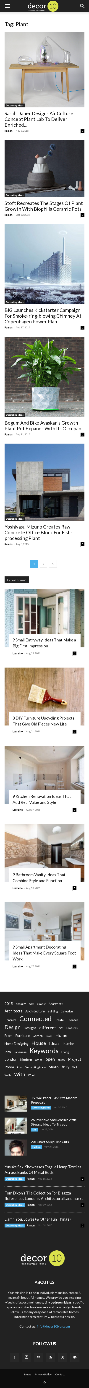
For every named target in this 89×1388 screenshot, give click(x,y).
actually (21, 1004)
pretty (61, 1059)
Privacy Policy (43, 1374)
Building (53, 1011)
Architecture (35, 1011)
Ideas (54, 1043)
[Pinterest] (38, 1357)
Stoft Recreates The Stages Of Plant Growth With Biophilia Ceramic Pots (44, 206)
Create (59, 1020)
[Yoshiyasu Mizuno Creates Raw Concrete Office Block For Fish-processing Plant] (44, 482)
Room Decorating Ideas (31, 1067)
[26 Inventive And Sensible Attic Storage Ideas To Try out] (16, 1126)
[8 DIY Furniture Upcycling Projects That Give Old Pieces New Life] (44, 697)
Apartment (56, 1004)
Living (65, 1052)
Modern (26, 1059)
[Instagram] (26, 1357)
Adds (31, 1003)
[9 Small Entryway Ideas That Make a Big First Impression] (44, 618)
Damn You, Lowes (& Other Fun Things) (38, 1219)
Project (74, 1059)
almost (41, 1004)
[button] (7, 6)
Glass (49, 1035)
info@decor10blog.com (53, 1326)
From (8, 1036)
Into (8, 1052)
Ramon (9, 130)
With (19, 1074)
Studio (54, 1067)
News (27, 1374)
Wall (75, 1067)
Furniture (22, 1035)
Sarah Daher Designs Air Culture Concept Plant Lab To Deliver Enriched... (39, 119)
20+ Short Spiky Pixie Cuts (50, 1142)
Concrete (10, 1020)
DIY (61, 1028)
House (38, 1043)
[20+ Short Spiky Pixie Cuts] (16, 1148)
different (47, 1027)
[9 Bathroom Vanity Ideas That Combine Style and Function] (44, 853)
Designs (30, 1027)
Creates (73, 1020)
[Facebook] (14, 1357)
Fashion (36, 1146)
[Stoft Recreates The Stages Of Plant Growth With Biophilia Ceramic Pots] (44, 168)
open (50, 1059)
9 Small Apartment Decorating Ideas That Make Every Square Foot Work (44, 952)
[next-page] (53, 564)
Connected (35, 1018)
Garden (38, 1036)
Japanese (20, 1052)
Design (13, 1027)
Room (9, 1067)
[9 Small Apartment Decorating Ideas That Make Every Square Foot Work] (44, 931)
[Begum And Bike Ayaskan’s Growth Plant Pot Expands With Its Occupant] (44, 377)
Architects (13, 1011)
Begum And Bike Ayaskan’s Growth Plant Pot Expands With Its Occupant (44, 425)
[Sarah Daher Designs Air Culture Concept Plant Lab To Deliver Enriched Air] (44, 69)
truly (65, 1067)
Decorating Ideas (15, 105)
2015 (9, 1003)
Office (38, 1059)
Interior (68, 1044)
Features (72, 1028)
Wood (31, 1075)
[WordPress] (74, 1357)
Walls (8, 1075)
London (11, 1059)
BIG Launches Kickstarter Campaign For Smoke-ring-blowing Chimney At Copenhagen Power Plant (43, 315)
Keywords (43, 1050)
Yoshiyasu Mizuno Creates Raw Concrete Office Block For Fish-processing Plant (38, 532)
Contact (60, 1374)
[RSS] (50, 1357)
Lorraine (18, 653)
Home (61, 1035)
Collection (67, 1011)
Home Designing (17, 1044)
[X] (62, 1357)
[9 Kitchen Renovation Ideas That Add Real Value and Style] (44, 775)
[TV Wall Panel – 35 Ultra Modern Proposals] (16, 1104)
